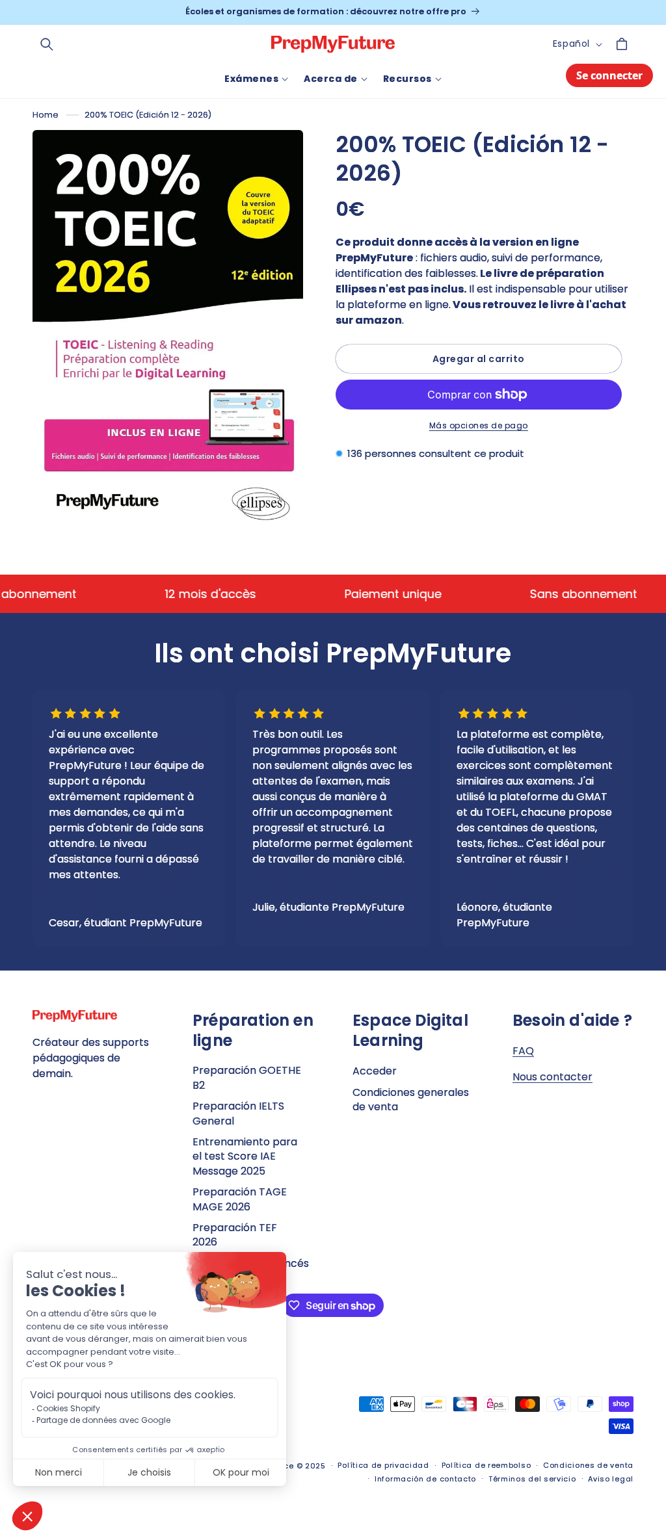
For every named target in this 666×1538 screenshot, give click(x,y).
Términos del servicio (532, 1479)
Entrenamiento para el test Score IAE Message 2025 (245, 1156)
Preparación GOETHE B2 (247, 1077)
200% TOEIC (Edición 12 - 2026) (148, 114)
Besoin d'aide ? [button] (572, 1020)
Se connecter (609, 75)
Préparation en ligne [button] (253, 1030)
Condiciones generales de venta (411, 1099)
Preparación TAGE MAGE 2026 (240, 1199)
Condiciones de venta (588, 1465)
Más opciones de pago (478, 425)
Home (46, 114)
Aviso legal (610, 1479)
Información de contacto (425, 1479)
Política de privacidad (383, 1465)
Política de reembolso (486, 1465)
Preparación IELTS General (238, 1113)
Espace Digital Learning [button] (410, 1030)
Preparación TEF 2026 (235, 1234)
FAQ (523, 1050)
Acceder (375, 1071)
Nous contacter (553, 1076)
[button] (47, 44)
